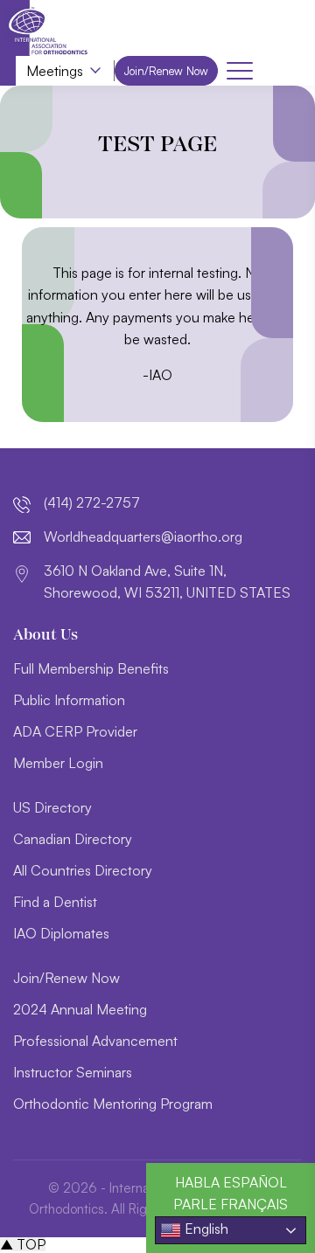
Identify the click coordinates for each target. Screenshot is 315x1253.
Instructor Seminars (72, 1072)
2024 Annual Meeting (80, 1009)
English (204, 1228)
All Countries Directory (82, 870)
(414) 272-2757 (92, 502)
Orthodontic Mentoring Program (113, 1103)
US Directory (52, 807)
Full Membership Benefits (91, 668)
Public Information (69, 700)
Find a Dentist (55, 901)
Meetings (54, 71)
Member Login (58, 763)
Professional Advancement (95, 1040)
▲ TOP (23, 1244)
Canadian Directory (72, 839)
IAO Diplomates (61, 933)
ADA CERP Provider (75, 731)
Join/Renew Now (166, 71)
